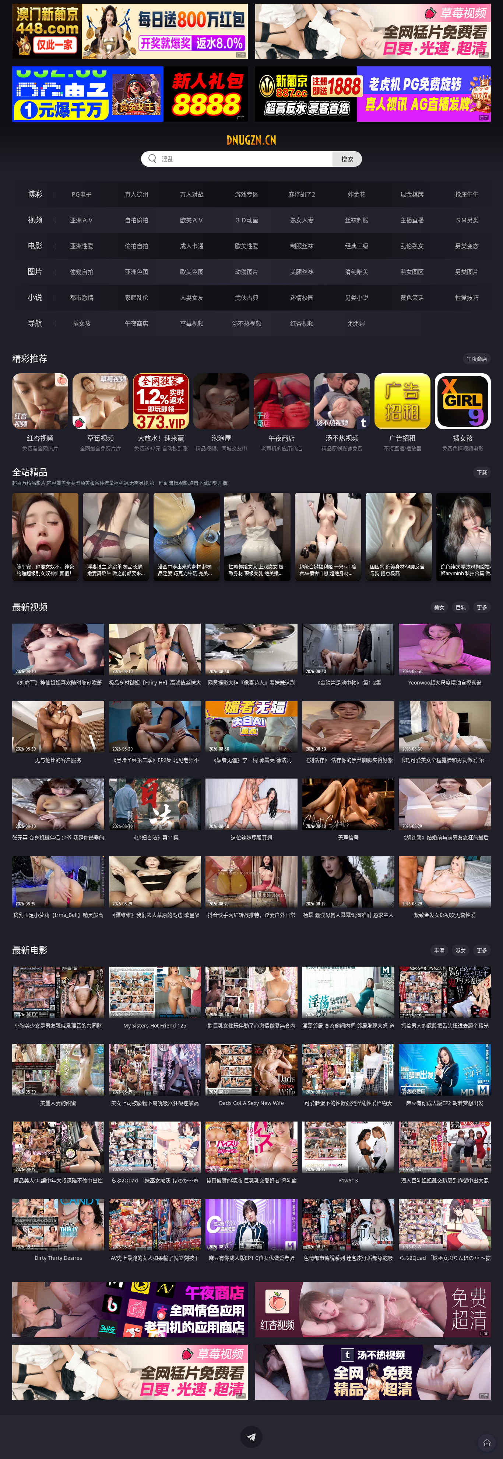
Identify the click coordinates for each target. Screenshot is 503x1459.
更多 (482, 607)
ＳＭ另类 (467, 220)
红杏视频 (302, 323)
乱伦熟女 (412, 246)
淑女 (460, 950)
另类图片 (467, 272)
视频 (35, 220)
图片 (35, 272)
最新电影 (30, 950)
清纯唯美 (357, 272)
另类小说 (357, 298)
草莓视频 (192, 323)
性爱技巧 (467, 298)
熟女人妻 (302, 220)
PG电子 (82, 194)
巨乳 (460, 607)
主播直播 (412, 220)
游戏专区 (246, 194)
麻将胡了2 (301, 194)
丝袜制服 (357, 220)
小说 (35, 297)
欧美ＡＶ (192, 220)
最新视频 (30, 607)
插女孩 (82, 323)
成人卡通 (192, 246)
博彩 (35, 194)
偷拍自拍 (136, 246)
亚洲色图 (136, 272)
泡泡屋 (357, 323)
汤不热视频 (246, 323)
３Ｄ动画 (246, 220)
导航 (35, 323)
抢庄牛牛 (467, 194)
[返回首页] (487, 1443)
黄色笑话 (412, 298)
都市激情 (82, 298)
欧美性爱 (246, 246)
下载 (482, 472)
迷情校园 (302, 298)
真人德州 (136, 194)
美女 (439, 607)
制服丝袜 (302, 246)
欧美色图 (192, 272)
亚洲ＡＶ (82, 220)
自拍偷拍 (136, 220)
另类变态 (467, 246)
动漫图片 (246, 272)
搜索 (347, 159)
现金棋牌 (412, 194)
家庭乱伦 (136, 298)
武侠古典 (246, 298)
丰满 (439, 950)
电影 (35, 246)
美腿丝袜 (302, 272)
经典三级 (357, 246)
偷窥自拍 (82, 272)
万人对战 (192, 194)
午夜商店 (136, 323)
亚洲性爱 (82, 246)
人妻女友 (192, 298)
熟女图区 (412, 272)
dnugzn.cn (251, 140)
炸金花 (357, 194)
